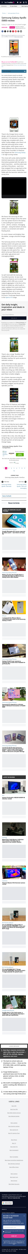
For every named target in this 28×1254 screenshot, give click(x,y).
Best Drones (14, 1180)
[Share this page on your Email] (21, 31)
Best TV (14, 1143)
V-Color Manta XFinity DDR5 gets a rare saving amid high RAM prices (14, 1093)
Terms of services (20, 322)
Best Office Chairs (14, 1167)
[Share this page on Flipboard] (16, 31)
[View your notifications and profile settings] (17, 2)
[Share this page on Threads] (18, 31)
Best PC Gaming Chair (14, 1133)
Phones (4, 13)
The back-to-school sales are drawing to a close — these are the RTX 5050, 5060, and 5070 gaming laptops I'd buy (14, 1064)
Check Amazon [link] (20, 454)
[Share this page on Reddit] (10, 31)
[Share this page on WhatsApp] (8, 31)
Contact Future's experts (8, 1212)
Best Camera (14, 1173)
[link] (6, 453)
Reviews (12, 27)
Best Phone (14, 1140)
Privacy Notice (22, 324)
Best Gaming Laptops (14, 1126)
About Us (4, 1209)
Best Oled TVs (14, 1146)
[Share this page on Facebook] (2, 31)
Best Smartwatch (14, 1150)
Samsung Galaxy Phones (13, 13)
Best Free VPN (14, 1109)
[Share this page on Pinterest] (13, 31)
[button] (26, 2)
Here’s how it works (18, 36)
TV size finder (13, 6)
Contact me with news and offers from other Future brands (14, 1231)
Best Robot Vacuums (14, 1184)
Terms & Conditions (13, 1243)
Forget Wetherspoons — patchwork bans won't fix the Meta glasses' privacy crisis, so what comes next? (14, 1075)
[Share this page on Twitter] (5, 31)
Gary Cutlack (20, 26)
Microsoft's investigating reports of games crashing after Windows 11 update (15, 1085)
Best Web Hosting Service (14, 1113)
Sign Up (14, 1236)
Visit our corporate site (14, 1198)
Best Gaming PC (14, 1130)
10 (14, 471)
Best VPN (14, 1106)
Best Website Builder (14, 1116)
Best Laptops (14, 1123)
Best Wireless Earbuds (14, 1163)
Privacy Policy (19, 1241)
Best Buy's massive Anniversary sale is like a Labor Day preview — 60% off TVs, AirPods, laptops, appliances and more (14, 1053)
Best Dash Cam (14, 1177)
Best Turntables (14, 1157)
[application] (14, 186)
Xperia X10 (9, 297)
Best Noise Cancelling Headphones (14, 1160)
